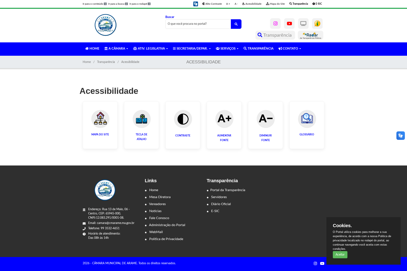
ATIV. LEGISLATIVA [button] (151, 48)
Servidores (218, 197)
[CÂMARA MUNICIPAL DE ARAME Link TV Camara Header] (303, 23)
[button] (195, 3)
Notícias (155, 211)
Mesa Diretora (159, 197)
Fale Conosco (158, 218)
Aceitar (340, 254)
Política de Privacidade (165, 239)
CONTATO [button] (290, 48)
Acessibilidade (253, 4)
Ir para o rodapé (140, 4)
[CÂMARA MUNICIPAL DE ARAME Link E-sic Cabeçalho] (317, 23)
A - (236, 4)
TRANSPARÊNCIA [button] (260, 48)
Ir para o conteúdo (94, 4)
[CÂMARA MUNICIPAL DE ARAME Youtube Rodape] (322, 264)
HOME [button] (94, 48)
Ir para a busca (117, 4)
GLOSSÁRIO (307, 134)
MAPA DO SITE (100, 134)
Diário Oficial (220, 204)
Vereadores (157, 204)
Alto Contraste (213, 4)
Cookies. (342, 226)
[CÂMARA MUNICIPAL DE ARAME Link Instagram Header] (275, 23)
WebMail (155, 232)
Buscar (169, 17)
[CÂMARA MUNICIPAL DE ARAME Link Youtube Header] (289, 23)
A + (228, 4)
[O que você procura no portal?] (236, 24)
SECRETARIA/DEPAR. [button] (192, 48)
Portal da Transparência (227, 190)
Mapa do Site (277, 4)
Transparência (277, 35)
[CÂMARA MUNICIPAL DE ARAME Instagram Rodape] (315, 264)
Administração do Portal (166, 225)
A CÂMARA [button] (117, 48)
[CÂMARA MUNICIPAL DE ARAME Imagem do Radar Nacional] (310, 35)
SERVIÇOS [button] (228, 48)
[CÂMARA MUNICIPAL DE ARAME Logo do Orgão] (105, 25)
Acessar (100, 142)
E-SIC (214, 211)
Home (87, 62)
